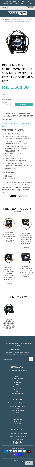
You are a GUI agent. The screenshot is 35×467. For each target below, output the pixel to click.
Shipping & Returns (17, 389)
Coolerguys (20, 461)
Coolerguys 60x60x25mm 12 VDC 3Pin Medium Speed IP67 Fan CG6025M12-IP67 (9, 323)
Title (3, 94)
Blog (17, 384)
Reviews (17, 391)
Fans (17, 408)
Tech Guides (17, 421)
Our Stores (17, 423)
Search (17, 374)
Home (5, 19)
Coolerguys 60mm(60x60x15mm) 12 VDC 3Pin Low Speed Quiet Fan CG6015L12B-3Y (26, 237)
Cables (17, 417)
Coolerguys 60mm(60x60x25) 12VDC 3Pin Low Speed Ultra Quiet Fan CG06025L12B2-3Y (26, 270)
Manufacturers (17, 419)
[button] (25, 243)
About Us (17, 376)
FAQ (17, 380)
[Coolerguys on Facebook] (13, 442)
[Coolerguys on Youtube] (16, 442)
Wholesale (17, 382)
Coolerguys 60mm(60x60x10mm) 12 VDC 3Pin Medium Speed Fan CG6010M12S (9, 236)
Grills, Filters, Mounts (17, 410)
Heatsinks (17, 412)
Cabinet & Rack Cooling (17, 406)
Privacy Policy (17, 387)
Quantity (4, 102)
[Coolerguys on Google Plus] (20, 442)
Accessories (17, 415)
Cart (31, 7)
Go (31, 359)
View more (17, 211)
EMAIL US (24, 433)
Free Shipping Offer (17, 393)
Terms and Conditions (17, 378)
